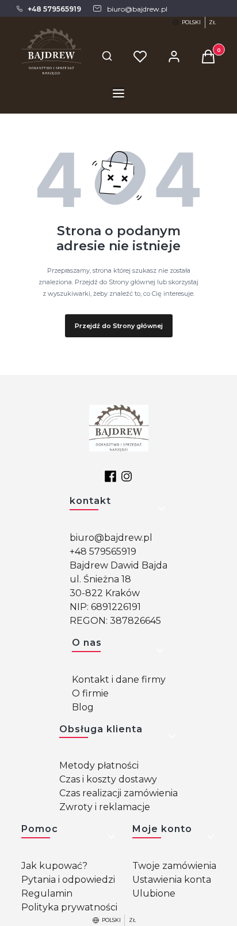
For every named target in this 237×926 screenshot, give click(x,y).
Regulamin (46, 893)
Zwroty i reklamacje (104, 806)
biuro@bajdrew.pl (111, 537)
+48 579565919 (103, 551)
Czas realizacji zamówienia (118, 793)
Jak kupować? (54, 865)
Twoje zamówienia (174, 865)
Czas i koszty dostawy (108, 779)
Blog (83, 707)
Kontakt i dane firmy (119, 679)
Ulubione (153, 893)
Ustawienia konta (171, 879)
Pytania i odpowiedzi (68, 879)
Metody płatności (99, 765)
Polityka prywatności (69, 907)
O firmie (90, 693)
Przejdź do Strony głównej (119, 326)
